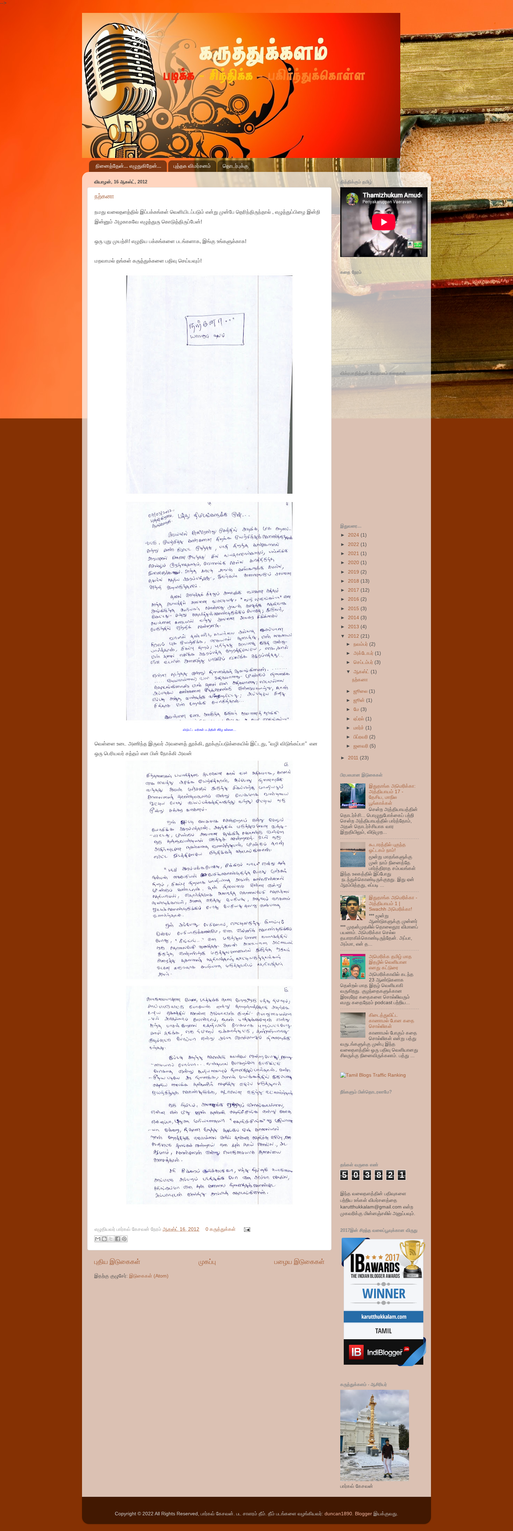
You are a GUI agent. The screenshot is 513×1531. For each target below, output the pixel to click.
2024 (354, 535)
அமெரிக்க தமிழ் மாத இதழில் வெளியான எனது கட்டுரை (390, 962)
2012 (354, 636)
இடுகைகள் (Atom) (149, 1276)
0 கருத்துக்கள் (221, 1229)
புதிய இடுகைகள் (117, 1261)
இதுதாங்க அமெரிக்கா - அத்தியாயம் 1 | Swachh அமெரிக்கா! (393, 903)
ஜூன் (360, 700)
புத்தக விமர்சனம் (192, 166)
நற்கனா (104, 196)
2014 (354, 617)
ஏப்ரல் (359, 718)
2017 (354, 590)
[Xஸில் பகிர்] (110, 1238)
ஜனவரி (362, 746)
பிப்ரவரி (361, 737)
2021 (354, 553)
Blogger (363, 1513)
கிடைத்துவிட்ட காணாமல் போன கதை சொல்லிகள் (391, 1021)
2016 (354, 599)
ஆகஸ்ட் (362, 671)
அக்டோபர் (364, 653)
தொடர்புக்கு (235, 166)
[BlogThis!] (104, 1238)
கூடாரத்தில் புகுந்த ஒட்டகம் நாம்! (387, 847)
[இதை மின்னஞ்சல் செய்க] (97, 1238)
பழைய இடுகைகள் (299, 1261)
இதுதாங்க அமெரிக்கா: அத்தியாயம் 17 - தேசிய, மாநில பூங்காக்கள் (392, 794)
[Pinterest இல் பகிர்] (124, 1238)
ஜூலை (361, 691)
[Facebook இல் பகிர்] (117, 1238)
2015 (354, 608)
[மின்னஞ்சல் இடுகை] (245, 1229)
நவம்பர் (361, 644)
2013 (354, 626)
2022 (354, 544)
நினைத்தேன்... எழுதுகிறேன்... (128, 166)
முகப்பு (207, 1261)
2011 (354, 757)
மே (357, 709)
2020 (354, 562)
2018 (354, 581)
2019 (354, 572)
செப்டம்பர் (364, 662)
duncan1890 (338, 1513)
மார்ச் (359, 727)
